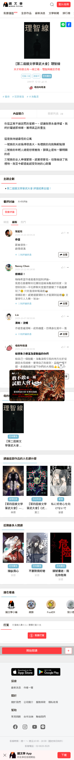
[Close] (61, 365)
